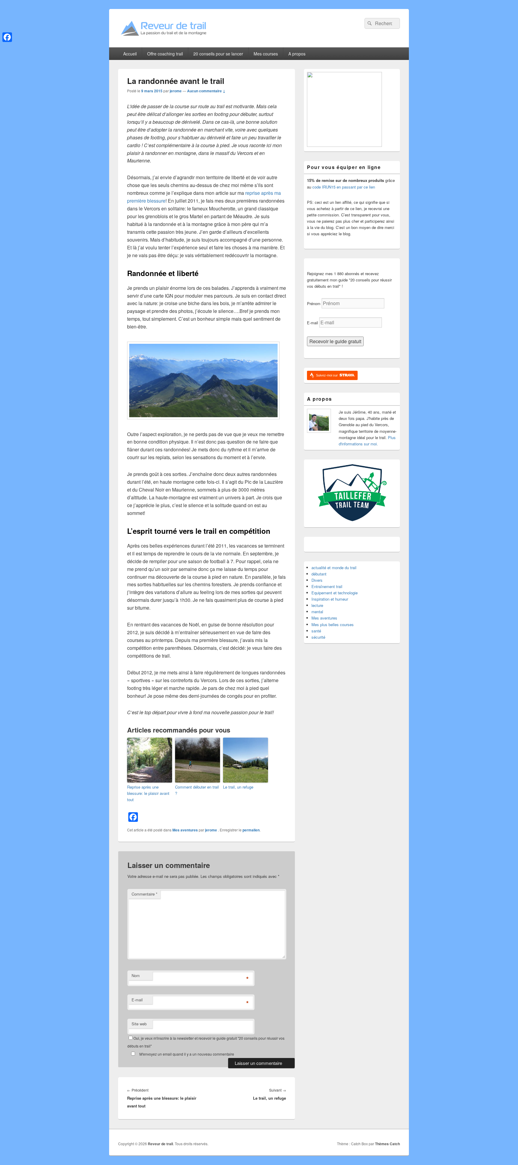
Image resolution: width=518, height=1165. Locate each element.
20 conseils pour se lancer (218, 54)
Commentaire (144, 894)
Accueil (130, 54)
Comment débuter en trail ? (197, 790)
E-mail (137, 1000)
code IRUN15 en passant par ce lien (343, 187)
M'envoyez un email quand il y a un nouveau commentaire (186, 1054)
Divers (317, 580)
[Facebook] (7, 37)
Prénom (313, 303)
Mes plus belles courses (332, 624)
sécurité (318, 637)
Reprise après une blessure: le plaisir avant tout (148, 793)
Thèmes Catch (387, 1143)
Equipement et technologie (334, 593)
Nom (136, 975)
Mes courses (266, 54)
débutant (318, 574)
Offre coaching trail (165, 54)
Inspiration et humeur (329, 599)
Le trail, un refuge (238, 787)
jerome (176, 91)
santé (316, 631)
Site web (139, 1024)
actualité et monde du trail (333, 567)
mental (317, 611)
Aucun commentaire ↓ (206, 91)
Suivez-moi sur (327, 375)
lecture (317, 605)
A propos (296, 54)
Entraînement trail (326, 586)
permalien (251, 830)
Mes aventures (185, 830)
